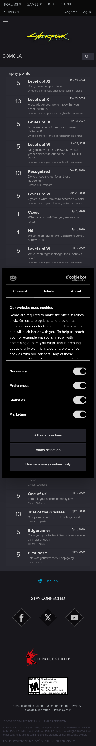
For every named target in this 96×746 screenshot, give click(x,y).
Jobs (51, 4)
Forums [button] (11, 4)
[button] (5, 23)
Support (12, 12)
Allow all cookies (48, 435)
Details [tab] (48, 291)
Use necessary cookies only (48, 464)
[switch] (79, 385)
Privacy (76, 706)
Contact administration (28, 706)
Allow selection (48, 450)
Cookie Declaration (37, 710)
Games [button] (33, 4)
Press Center (62, 710)
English (51, 581)
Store (66, 4)
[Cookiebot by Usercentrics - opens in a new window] (66, 278)
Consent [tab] (20, 291)
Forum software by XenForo (39, 741)
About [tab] (76, 291)
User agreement (57, 706)
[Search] (88, 56)
